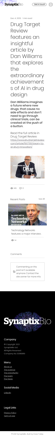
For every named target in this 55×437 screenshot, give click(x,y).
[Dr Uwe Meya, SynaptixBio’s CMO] (27, 214)
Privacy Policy (10, 412)
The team (8, 376)
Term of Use (9, 415)
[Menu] (50, 4)
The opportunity (11, 372)
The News (8, 378)
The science (9, 369)
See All (42, 199)
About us (8, 366)
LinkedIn (7, 392)
